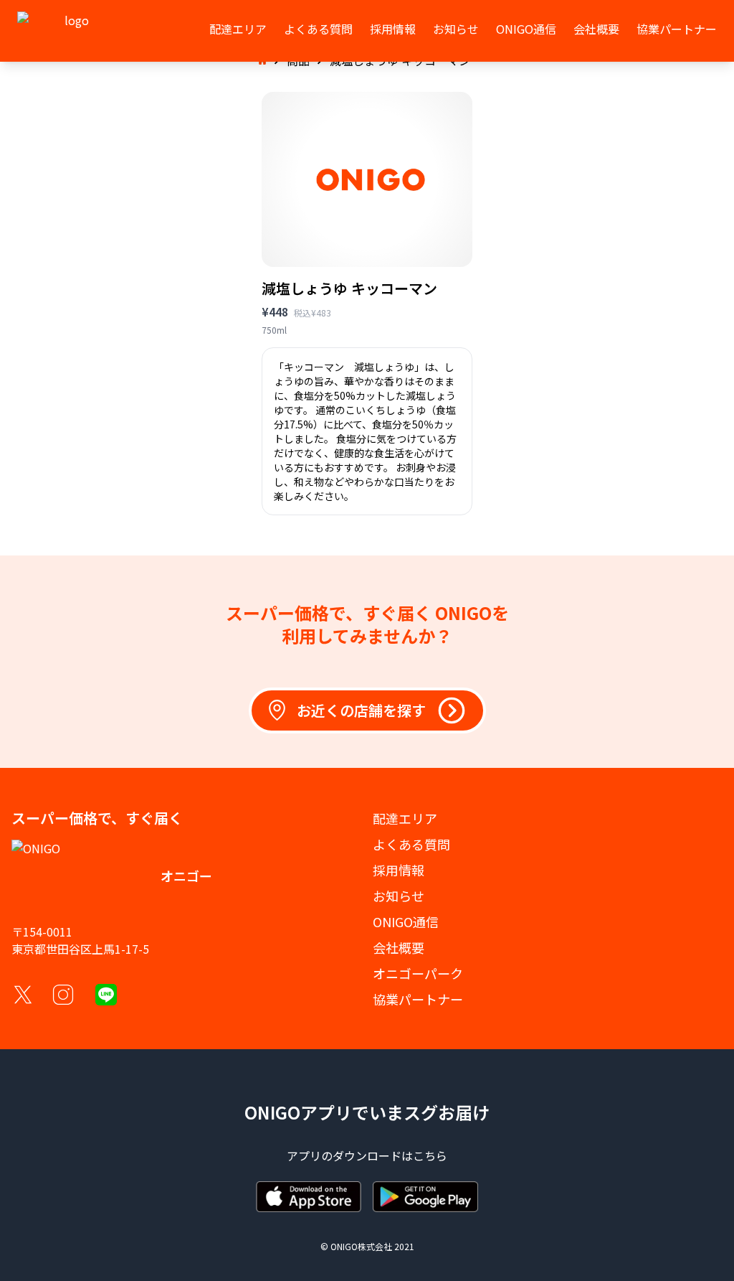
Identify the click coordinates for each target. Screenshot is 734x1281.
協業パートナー (677, 28)
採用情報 (393, 28)
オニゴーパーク (418, 973)
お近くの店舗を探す (361, 710)
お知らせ (456, 28)
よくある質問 (318, 28)
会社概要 (596, 28)
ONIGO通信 (526, 28)
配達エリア (238, 28)
